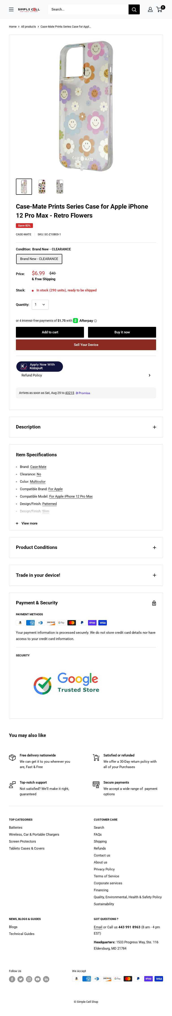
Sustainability (104, 904)
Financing (101, 890)
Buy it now (122, 332)
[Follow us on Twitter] (20, 979)
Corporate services (108, 883)
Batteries (15, 828)
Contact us (102, 855)
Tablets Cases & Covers (27, 848)
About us (100, 862)
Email (98, 927)
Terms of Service (106, 876)
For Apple (55, 489)
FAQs (98, 834)
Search (99, 828)
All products (28, 26)
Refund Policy (32, 375)
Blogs (13, 927)
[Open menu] (11, 9)
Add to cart (50, 332)
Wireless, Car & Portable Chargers (34, 834)
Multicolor (37, 482)
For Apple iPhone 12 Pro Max (70, 496)
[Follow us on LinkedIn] (46, 979)
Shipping (100, 841)
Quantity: (22, 305)
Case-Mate (23, 234)
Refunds (100, 848)
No (39, 474)
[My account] (150, 9)
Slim (45, 511)
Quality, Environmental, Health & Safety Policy (128, 897)
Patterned (49, 504)
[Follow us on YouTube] (37, 979)
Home (13, 26)
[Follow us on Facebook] (12, 979)
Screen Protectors (22, 841)
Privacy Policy (104, 869)
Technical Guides (21, 934)
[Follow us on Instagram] (29, 979)
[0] (159, 9)
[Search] (134, 9)
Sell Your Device (86, 345)
